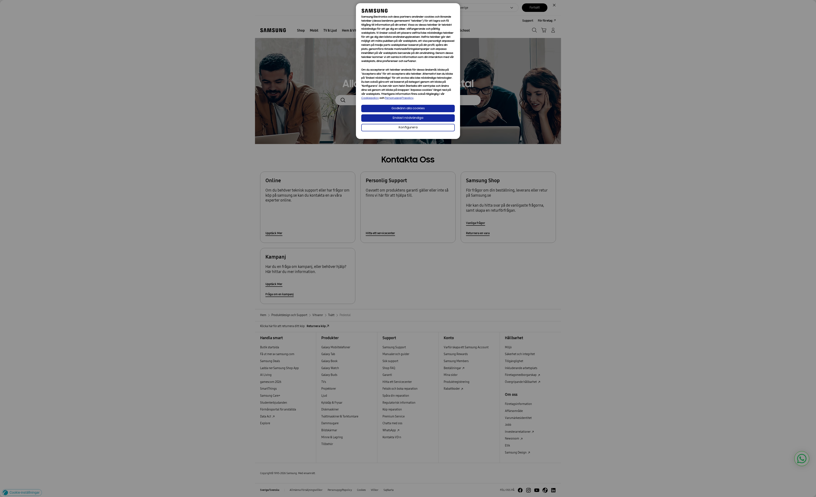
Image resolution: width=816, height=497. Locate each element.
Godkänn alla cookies (408, 108)
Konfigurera (408, 127)
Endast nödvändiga (408, 118)
